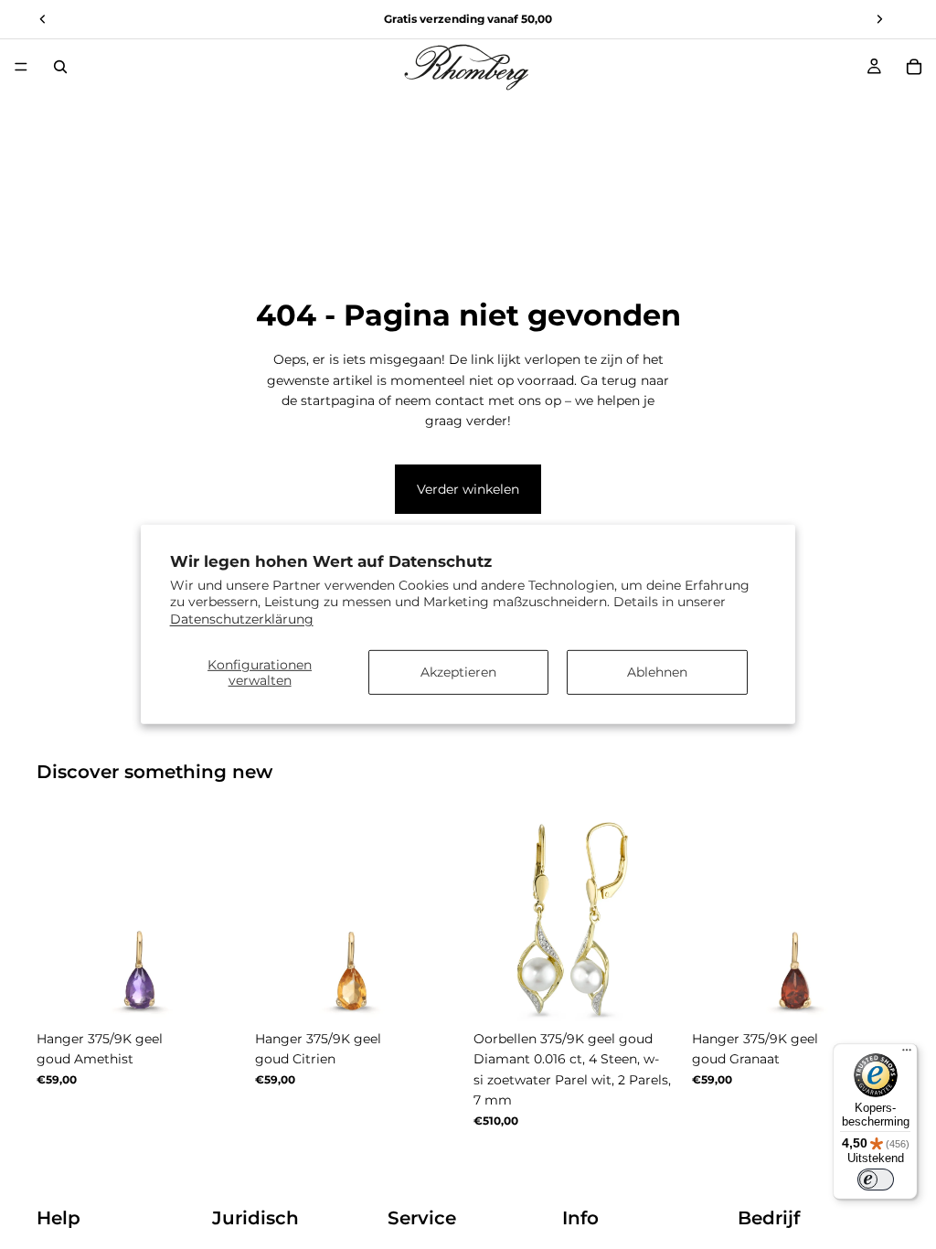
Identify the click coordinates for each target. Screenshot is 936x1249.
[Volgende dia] (224, 918)
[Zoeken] (60, 67)
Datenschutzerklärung (242, 618)
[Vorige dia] (57, 918)
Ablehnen (657, 672)
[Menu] (21, 67)
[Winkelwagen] (914, 67)
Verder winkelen (468, 489)
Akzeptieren (458, 672)
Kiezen (231, 993)
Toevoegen (668, 993)
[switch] (875, 1179)
